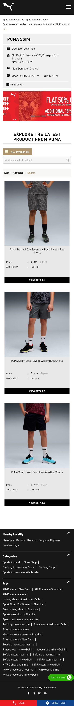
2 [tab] (37, 116)
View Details (37, 279)
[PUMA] (8, 7)
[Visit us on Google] (34, 693)
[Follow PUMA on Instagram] (39, 693)
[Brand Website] (45, 693)
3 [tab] (42, 116)
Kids (6, 172)
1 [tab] (32, 116)
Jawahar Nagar (11, 545)
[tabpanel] (37, 104)
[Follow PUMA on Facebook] (28, 693)
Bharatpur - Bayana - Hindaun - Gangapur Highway (31, 540)
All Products (62, 24)
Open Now (51, 76)
